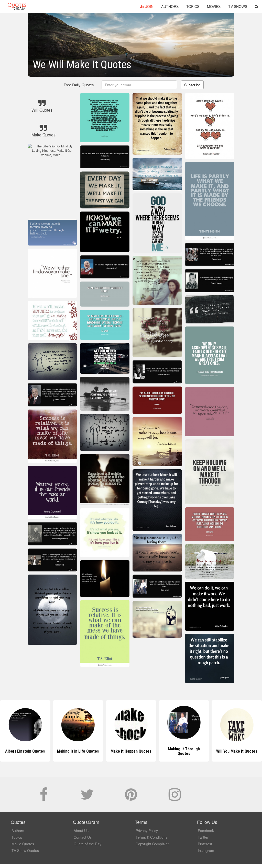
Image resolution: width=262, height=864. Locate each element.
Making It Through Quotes (131, 751)
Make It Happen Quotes (78, 751)
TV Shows (237, 6)
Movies (214, 6)
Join (149, 6)
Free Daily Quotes (79, 84)
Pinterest (205, 843)
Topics (192, 6)
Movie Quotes (23, 843)
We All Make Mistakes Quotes (236, 751)
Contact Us (83, 837)
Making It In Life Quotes (25, 751)
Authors (170, 6)
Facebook (206, 830)
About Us (81, 830)
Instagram (206, 850)
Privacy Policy (147, 830)
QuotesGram (17, 6)
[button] (256, 6)
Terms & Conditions (151, 837)
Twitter (203, 837)
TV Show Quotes (25, 850)
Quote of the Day (87, 843)
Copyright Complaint (152, 843)
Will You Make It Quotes (183, 751)
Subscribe (192, 84)
